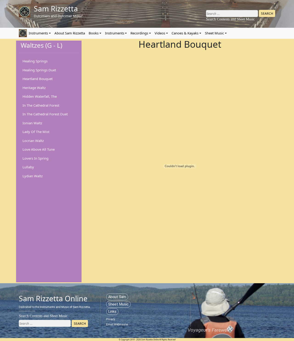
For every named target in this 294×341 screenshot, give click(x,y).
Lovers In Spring (35, 158)
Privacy (110, 319)
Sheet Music (214, 33)
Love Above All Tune (39, 149)
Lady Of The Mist (36, 131)
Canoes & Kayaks (185, 33)
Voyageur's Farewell (208, 330)
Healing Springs (35, 61)
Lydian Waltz (33, 176)
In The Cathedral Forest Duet (45, 114)
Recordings (139, 33)
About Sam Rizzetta (69, 33)
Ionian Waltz (32, 123)
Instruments (38, 33)
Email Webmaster (117, 324)
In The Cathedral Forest (41, 105)
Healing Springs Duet (39, 70)
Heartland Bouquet (38, 78)
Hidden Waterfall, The (40, 96)
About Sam (117, 297)
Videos (160, 33)
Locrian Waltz (33, 140)
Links (112, 311)
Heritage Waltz (34, 87)
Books (94, 33)
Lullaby (28, 167)
